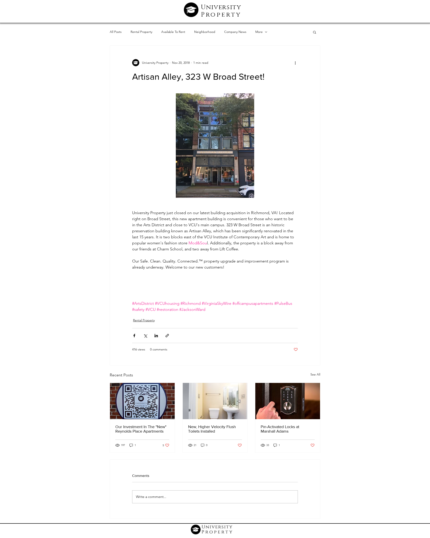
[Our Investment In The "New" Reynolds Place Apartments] (142, 401)
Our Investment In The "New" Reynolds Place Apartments (140, 429)
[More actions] (295, 62)
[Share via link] (167, 335)
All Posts (116, 32)
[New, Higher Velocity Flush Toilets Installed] (215, 401)
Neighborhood (204, 32)
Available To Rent (173, 32)
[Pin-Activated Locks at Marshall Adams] (287, 401)
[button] (314, 32)
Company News (235, 32)
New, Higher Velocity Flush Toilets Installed (212, 429)
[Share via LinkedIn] (156, 335)
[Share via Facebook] (134, 335)
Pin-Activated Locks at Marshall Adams (280, 429)
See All (315, 374)
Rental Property (141, 32)
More (259, 32)
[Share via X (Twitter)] (145, 335)
